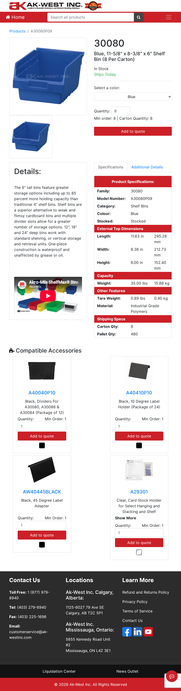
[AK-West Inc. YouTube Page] (148, 631)
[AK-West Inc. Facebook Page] (127, 631)
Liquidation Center (59, 671)
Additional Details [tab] (147, 167)
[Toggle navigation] (168, 17)
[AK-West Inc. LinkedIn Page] (137, 631)
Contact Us (132, 620)
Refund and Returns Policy (145, 592)
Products (17, 31)
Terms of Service (137, 611)
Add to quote (133, 131)
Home (17, 17)
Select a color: (107, 87)
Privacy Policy (135, 601)
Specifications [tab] (110, 167)
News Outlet (127, 671)
